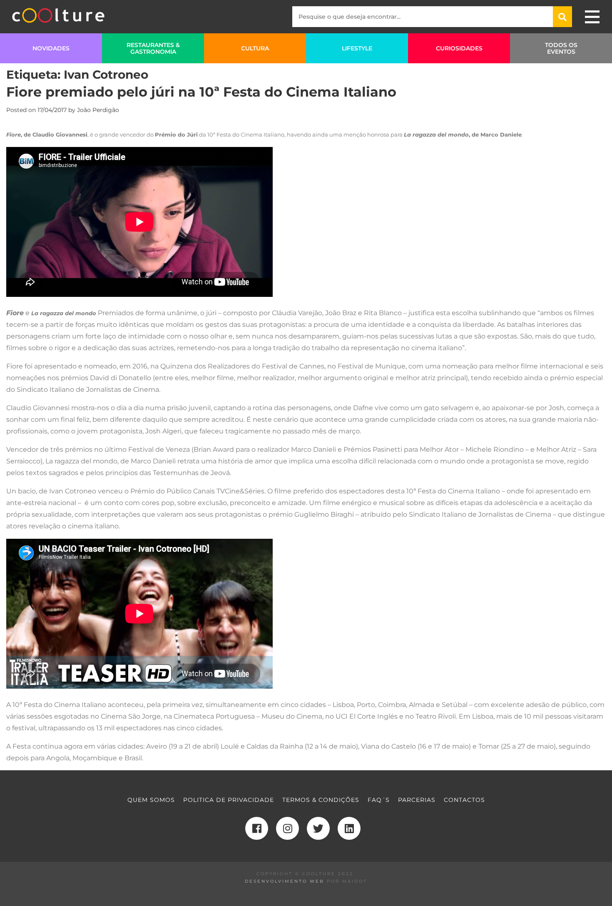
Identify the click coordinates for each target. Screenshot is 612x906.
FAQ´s (379, 800)
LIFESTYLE (357, 48)
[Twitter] (318, 828)
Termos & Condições (320, 800)
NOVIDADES (51, 48)
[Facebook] (256, 828)
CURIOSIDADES (459, 48)
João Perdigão (98, 110)
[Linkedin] (349, 828)
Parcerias (416, 800)
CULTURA (255, 48)
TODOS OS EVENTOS (561, 48)
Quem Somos (151, 800)
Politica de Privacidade (228, 800)
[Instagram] (287, 828)
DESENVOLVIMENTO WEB (284, 881)
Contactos (464, 800)
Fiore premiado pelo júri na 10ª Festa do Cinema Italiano (201, 92)
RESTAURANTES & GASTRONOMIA (153, 48)
